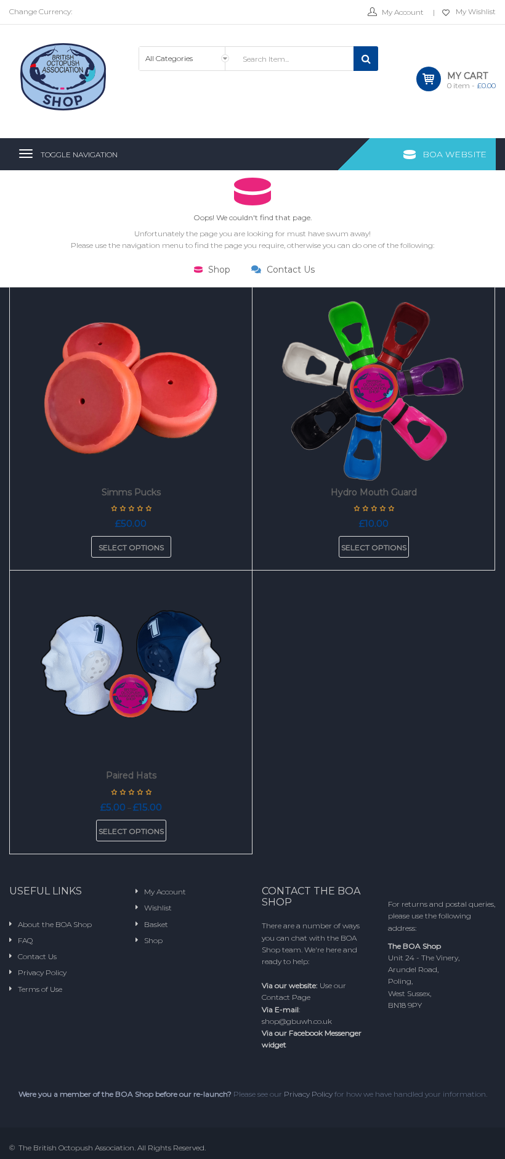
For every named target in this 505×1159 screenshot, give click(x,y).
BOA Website (454, 154)
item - (471, 85)
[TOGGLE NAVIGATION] (25, 153)
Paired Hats (131, 775)
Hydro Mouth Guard (374, 492)
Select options (131, 547)
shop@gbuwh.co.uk (297, 1021)
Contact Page (286, 997)
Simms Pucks (131, 492)
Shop (218, 269)
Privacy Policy (308, 1094)
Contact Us (289, 269)
